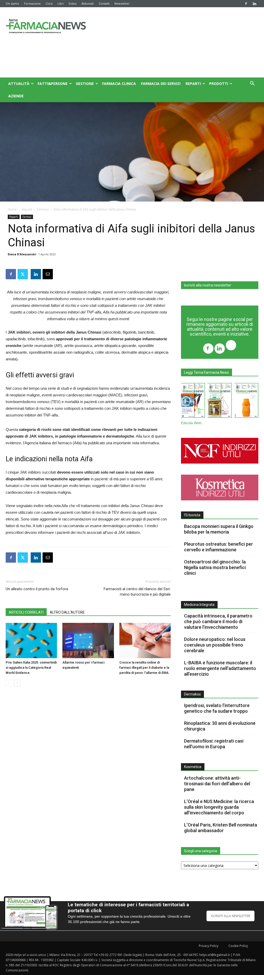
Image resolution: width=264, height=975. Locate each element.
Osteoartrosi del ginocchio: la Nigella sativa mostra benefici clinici (215, 567)
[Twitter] (231, 346)
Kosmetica (192, 767)
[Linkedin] (254, 3)
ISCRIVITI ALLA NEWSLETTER (230, 916)
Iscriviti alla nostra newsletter (207, 285)
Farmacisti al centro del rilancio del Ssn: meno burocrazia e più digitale (137, 592)
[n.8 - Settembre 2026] (193, 401)
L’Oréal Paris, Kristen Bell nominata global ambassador (220, 827)
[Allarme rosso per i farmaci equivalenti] (88, 640)
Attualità (18, 83)
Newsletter (122, 3)
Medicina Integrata (199, 605)
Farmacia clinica (119, 83)
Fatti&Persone (53, 83)
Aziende (16, 95)
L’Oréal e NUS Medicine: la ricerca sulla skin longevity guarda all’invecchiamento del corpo (219, 807)
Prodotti (218, 83)
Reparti (193, 83)
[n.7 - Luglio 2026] (220, 401)
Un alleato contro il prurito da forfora (37, 589)
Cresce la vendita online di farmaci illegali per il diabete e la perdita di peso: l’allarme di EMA (144, 667)
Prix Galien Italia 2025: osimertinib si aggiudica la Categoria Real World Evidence (31, 667)
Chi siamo (12, 3)
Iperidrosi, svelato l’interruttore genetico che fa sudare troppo (217, 708)
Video (73, 3)
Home (12, 209)
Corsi (49, 3)
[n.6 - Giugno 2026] (246, 401)
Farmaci (43, 209)
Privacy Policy (208, 946)
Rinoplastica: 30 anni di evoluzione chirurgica (219, 726)
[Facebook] (246, 3)
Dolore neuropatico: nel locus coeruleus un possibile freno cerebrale (214, 645)
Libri (60, 3)
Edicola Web (191, 423)
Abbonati (87, 3)
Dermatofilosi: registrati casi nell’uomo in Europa (213, 743)
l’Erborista (192, 515)
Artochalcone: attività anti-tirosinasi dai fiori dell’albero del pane (217, 783)
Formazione (32, 3)
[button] (252, 84)
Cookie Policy (238, 946)
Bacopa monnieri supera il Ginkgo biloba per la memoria (218, 529)
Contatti (104, 3)
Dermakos (192, 694)
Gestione (85, 83)
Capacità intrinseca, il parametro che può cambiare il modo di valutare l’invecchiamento (218, 621)
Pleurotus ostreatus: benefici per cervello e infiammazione (218, 546)
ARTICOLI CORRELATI (26, 612)
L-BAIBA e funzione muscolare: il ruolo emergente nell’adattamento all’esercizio (220, 668)
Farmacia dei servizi (160, 83)
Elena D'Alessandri (22, 254)
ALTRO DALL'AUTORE (67, 612)
